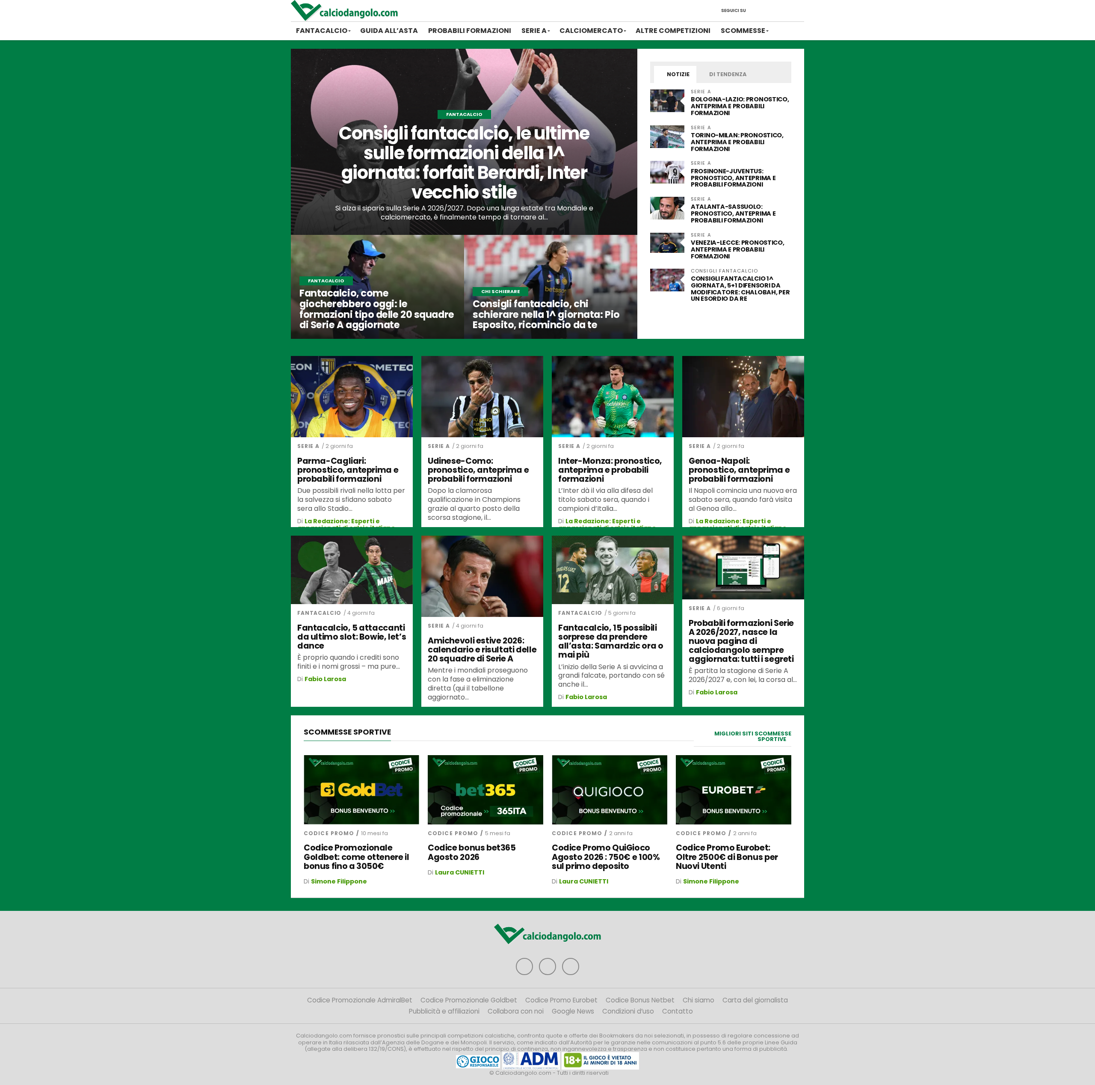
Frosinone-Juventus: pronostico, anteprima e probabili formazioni (733, 178)
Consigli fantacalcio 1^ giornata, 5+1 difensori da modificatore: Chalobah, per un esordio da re (740, 288)
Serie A (534, 31)
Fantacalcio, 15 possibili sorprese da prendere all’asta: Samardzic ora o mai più (610, 641)
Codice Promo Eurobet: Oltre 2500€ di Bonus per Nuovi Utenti (727, 856)
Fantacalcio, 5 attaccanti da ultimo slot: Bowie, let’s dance (351, 636)
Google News (573, 1011)
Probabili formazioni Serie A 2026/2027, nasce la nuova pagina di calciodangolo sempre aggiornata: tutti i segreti (741, 641)
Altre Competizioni (673, 31)
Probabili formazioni (469, 31)
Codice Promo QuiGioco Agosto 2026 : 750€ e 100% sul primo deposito (606, 856)
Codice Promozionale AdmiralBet (359, 1000)
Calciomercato (591, 31)
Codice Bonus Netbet (640, 1000)
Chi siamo (698, 1000)
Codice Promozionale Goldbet (468, 1000)
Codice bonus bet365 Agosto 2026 (472, 852)
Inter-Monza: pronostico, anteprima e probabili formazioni (610, 470)
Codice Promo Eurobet (561, 1000)
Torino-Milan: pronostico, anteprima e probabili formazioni (737, 142)
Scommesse (743, 31)
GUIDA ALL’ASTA (389, 31)
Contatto (677, 1011)
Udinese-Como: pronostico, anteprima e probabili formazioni (478, 470)
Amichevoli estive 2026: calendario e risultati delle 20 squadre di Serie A (482, 649)
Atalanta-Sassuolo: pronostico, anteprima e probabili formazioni (733, 213)
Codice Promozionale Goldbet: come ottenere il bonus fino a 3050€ (356, 856)
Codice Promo (329, 833)
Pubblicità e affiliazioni (444, 1011)
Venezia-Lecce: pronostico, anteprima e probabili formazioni (737, 249)
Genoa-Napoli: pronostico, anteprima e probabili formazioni (739, 470)
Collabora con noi (516, 1011)
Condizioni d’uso (628, 1011)
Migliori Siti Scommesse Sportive (752, 736)
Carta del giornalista (755, 1000)
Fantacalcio (321, 31)
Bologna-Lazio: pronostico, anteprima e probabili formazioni (740, 106)
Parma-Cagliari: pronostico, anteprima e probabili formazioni (347, 470)
